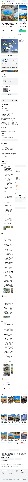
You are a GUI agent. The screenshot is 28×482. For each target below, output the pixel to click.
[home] (2, 1)
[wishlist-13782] (6, 396)
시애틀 (17, 453)
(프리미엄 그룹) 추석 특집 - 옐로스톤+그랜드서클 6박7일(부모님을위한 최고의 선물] (17, 404)
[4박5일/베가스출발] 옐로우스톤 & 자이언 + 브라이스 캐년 (4, 404)
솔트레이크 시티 (23, 454)
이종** (4, 165)
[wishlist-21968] (25, 433)
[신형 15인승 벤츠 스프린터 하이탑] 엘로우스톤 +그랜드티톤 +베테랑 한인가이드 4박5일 (23, 404)
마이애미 (3, 455)
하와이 (14, 453)
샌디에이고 (9, 454)
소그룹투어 (15, 464)
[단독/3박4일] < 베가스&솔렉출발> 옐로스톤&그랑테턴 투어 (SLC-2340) (24, 440)
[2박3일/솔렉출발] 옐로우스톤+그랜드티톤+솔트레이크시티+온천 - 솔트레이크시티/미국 (11, 422)
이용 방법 (13, 471)
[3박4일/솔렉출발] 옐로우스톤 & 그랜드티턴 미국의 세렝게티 (4, 440)
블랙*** (4, 378)
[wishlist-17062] (6, 414)
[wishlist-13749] (13, 396)
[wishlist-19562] (25, 396)
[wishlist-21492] (19, 433)
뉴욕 (8, 453)
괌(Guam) (3, 454)
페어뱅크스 (8, 455)
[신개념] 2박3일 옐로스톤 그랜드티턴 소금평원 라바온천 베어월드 (4, 422)
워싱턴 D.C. (22, 453)
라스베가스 (4, 453)
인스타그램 (17, 471)
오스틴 (5, 455)
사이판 (25, 453)
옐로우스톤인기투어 (15, 466)
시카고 (19, 453)
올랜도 (19, 454)
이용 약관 (13, 472)
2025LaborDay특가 (9, 464)
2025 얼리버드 (4, 464)
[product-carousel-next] (13, 63)
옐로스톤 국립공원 (4, 466)
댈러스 (14, 454)
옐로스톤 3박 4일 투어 (20, 464)
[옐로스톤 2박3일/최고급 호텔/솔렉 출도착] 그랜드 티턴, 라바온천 (17, 422)
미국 (2, 453)
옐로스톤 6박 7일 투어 (4, 460)
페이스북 (17, 470)
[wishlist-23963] (13, 414)
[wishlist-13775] (13, 433)
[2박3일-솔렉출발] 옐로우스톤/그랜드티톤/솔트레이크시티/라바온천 (23, 422)
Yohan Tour (6, 59)
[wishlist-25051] (19, 414)
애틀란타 (12, 454)
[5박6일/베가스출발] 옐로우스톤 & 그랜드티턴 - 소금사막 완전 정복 (10, 404)
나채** (4, 295)
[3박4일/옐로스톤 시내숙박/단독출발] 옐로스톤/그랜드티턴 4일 (17, 440)
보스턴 (6, 454)
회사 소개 (13, 470)
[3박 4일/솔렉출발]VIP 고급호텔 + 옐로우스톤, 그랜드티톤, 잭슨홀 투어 (8, 169)
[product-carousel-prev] (12, 63)
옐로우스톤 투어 (10, 466)
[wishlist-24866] (25, 414)
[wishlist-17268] (19, 396)
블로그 (17, 472)
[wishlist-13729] (6, 433)
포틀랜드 (17, 454)
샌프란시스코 (11, 453)
